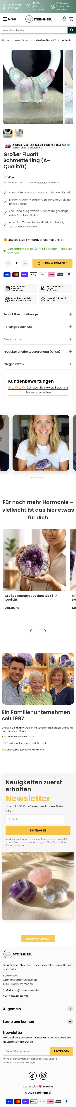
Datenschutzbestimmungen (19, 1062)
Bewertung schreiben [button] (38, 392)
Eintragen (61, 1051)
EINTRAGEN (38, 830)
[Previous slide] (31, 630)
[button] (32, 477)
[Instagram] (43, 1076)
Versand (42, 182)
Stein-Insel (10, 975)
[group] (8, 133)
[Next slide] (44, 630)
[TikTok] (33, 1076)
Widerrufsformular (38, 938)
